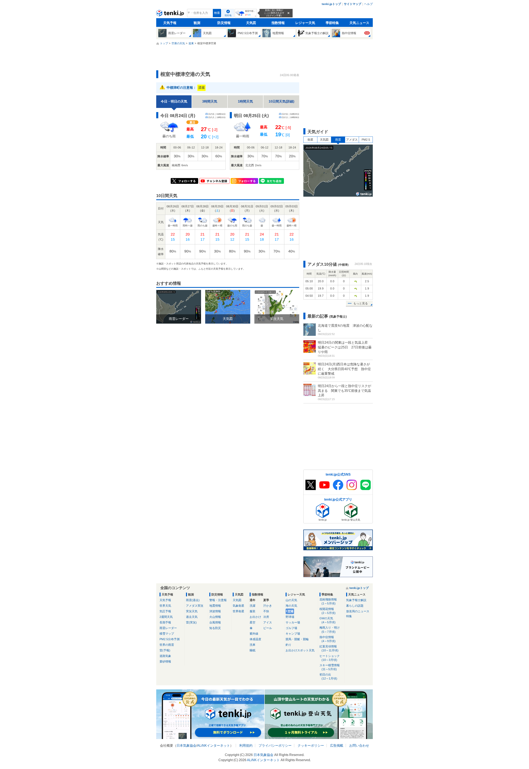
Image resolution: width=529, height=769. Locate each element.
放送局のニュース (357, 611)
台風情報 (215, 622)
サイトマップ (352, 4)
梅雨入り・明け (329, 629)
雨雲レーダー (168, 628)
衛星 (310, 139)
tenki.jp (170, 14)
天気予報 (169, 23)
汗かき (267, 605)
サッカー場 (293, 622)
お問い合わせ (359, 745)
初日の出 (328, 676)
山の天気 (291, 600)
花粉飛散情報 (328, 601)
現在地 (228, 15)
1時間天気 (245, 101)
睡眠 (252, 650)
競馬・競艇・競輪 (297, 639)
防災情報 (224, 23)
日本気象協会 (186, 745)
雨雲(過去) (193, 600)
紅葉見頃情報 (328, 648)
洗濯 (252, 605)
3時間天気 (209, 101)
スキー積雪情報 (329, 667)
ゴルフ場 (291, 628)
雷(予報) (165, 650)
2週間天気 (166, 616)
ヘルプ (368, 4)
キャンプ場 (293, 633)
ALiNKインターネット (213, 745)
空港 (290, 611)
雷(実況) (191, 622)
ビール (267, 628)
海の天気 (291, 605)
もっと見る (360, 303)
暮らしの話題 (354, 605)
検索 (217, 12)
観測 (197, 23)
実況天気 (192, 611)
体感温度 (255, 639)
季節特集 (332, 23)
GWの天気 (327, 620)
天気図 (251, 23)
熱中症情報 (327, 639)
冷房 (266, 616)
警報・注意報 (218, 600)
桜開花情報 (327, 611)
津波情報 (215, 611)
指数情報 (278, 23)
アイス (267, 622)
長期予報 (165, 622)
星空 (252, 622)
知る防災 (215, 628)
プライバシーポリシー (275, 745)
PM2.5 (366, 139)
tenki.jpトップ (331, 4)
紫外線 (254, 633)
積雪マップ (167, 633)
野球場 (290, 616)
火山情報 (215, 616)
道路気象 (165, 656)
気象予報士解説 (356, 600)
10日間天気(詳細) (281, 101)
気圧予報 (165, 611)
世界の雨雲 (167, 644)
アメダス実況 (194, 605)
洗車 (252, 644)
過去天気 (192, 616)
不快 (266, 611)
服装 (252, 611)
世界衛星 (238, 611)
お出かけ (255, 616)
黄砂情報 (165, 661)
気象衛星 (238, 605)
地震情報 (215, 605)
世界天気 (165, 605)
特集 (349, 616)
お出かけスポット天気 (300, 650)
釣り (288, 644)
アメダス (352, 139)
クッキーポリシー (311, 745)
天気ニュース (359, 23)
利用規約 (246, 745)
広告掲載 (336, 745)
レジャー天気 (305, 23)
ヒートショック (329, 657)
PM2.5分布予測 (170, 639)
